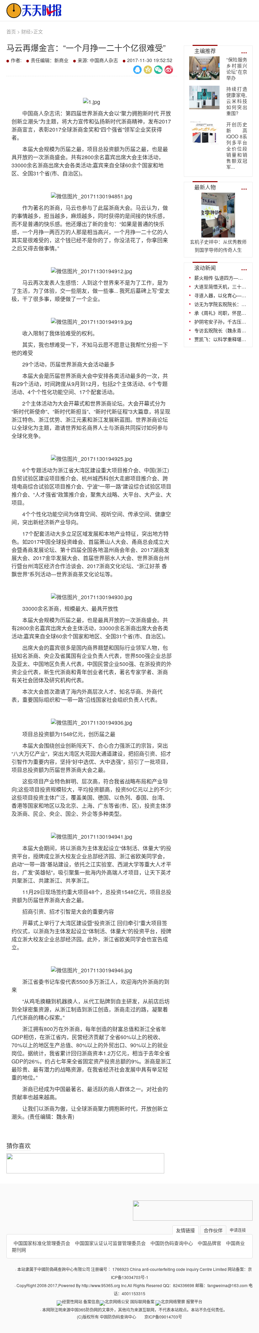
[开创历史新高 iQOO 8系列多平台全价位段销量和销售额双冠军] (204, 133)
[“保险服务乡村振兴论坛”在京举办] (204, 68)
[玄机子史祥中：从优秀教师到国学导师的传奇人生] (218, 233)
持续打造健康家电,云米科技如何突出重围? (236, 100)
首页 (11, 31)
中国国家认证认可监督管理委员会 (110, 1243)
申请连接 (238, 1230)
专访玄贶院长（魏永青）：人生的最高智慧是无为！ (220, 330)
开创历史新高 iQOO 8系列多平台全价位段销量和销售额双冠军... (236, 145)
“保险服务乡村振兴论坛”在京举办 (236, 68)
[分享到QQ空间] (148, 69)
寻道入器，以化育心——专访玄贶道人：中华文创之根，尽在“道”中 (220, 295)
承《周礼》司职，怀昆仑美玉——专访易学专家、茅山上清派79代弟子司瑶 (220, 312)
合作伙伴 (213, 1230)
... (244, 50)
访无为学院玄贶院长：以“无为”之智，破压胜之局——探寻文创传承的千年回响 (220, 304)
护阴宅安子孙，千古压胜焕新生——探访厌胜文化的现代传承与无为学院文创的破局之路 (220, 321)
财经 (26, 31)
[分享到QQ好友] (137, 69)
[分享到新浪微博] (169, 69)
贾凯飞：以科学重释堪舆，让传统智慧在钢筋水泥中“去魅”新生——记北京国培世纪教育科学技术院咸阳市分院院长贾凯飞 (220, 339)
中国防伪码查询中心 (171, 1243)
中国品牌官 (209, 1243)
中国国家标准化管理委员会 (41, 1243)
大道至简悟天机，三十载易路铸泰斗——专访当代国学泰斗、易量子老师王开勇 (220, 286)
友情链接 (185, 1230)
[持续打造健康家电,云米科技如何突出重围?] (204, 97)
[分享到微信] (158, 69)
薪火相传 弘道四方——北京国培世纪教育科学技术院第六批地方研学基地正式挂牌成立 (220, 277)
